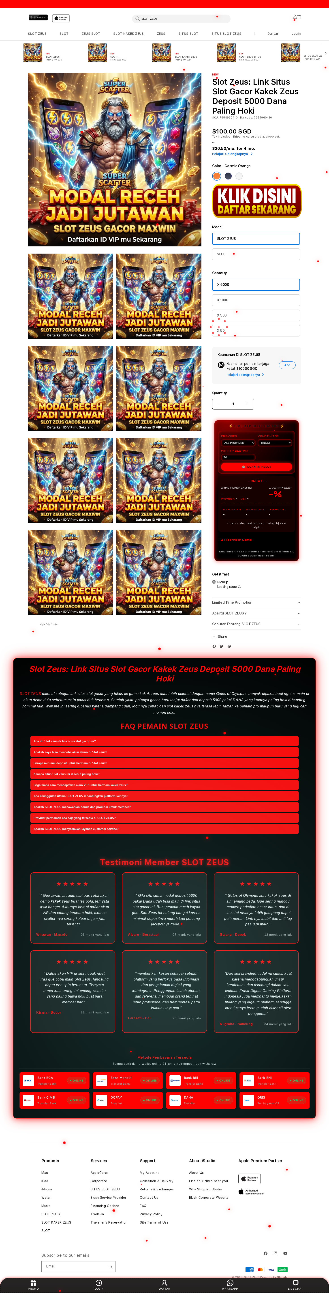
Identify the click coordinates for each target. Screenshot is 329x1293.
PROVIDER (229, 436)
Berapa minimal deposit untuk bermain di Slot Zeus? (70, 763)
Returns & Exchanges (157, 1189)
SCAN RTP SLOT (256, 466)
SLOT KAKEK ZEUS (128, 33)
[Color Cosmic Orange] (216, 176)
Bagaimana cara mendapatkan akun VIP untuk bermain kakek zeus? (81, 785)
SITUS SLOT (188, 33)
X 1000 (222, 300)
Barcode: (246, 117)
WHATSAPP (230, 1288)
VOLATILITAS (268, 436)
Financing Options (105, 1206)
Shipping (239, 136)
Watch (46, 1197)
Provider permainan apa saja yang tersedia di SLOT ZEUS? (75, 818)
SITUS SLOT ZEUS (226, 33)
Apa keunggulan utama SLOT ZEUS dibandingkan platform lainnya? (81, 796)
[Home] (38, 17)
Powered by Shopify (274, 1277)
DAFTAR (164, 1288)
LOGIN (98, 1288)
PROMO (33, 1288)
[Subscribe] (110, 1266)
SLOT (64, 33)
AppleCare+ (100, 1172)
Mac (44, 1172)
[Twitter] (223, 646)
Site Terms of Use (154, 1222)
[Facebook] (215, 646)
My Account (149, 1172)
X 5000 (223, 284)
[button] (37, 34)
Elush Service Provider (108, 1197)
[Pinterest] (230, 646)
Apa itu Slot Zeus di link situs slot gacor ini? (65, 741)
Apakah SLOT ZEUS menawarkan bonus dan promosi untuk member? (82, 807)
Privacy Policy (151, 1214)
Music (46, 1206)
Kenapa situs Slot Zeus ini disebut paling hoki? (67, 774)
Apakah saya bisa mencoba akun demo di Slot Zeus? (70, 752)
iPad (44, 1181)
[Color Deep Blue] (228, 176)
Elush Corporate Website (209, 1197)
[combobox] (181, 19)
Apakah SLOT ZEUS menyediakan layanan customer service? (76, 829)
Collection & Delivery (157, 1181)
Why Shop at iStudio (205, 1189)
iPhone (46, 1189)
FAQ (143, 1206)
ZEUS (161, 33)
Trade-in (97, 1214)
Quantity (219, 393)
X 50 (221, 330)
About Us (196, 1172)
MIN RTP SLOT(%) (234, 450)
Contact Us (149, 1197)
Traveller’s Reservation (109, 1222)
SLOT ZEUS (37, 33)
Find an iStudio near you (208, 1181)
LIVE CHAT (295, 1288)
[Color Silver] (239, 176)
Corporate (99, 1181)
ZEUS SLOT (91, 33)
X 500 (222, 315)
